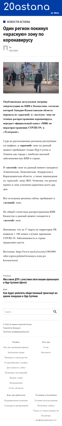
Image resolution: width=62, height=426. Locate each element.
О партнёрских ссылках (16, 362)
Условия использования (45, 400)
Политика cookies (46, 405)
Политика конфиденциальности (16, 332)
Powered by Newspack (11, 328)
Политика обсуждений (16, 372)
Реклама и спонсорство (16, 357)
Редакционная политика (16, 400)
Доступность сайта (16, 367)
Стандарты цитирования (16, 405)
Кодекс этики (16, 377)
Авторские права (16, 352)
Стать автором (16, 387)
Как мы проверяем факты (16, 347)
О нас (46, 347)
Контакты (46, 352)
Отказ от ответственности (46, 410)
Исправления (16, 382)
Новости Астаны (18, 22)
